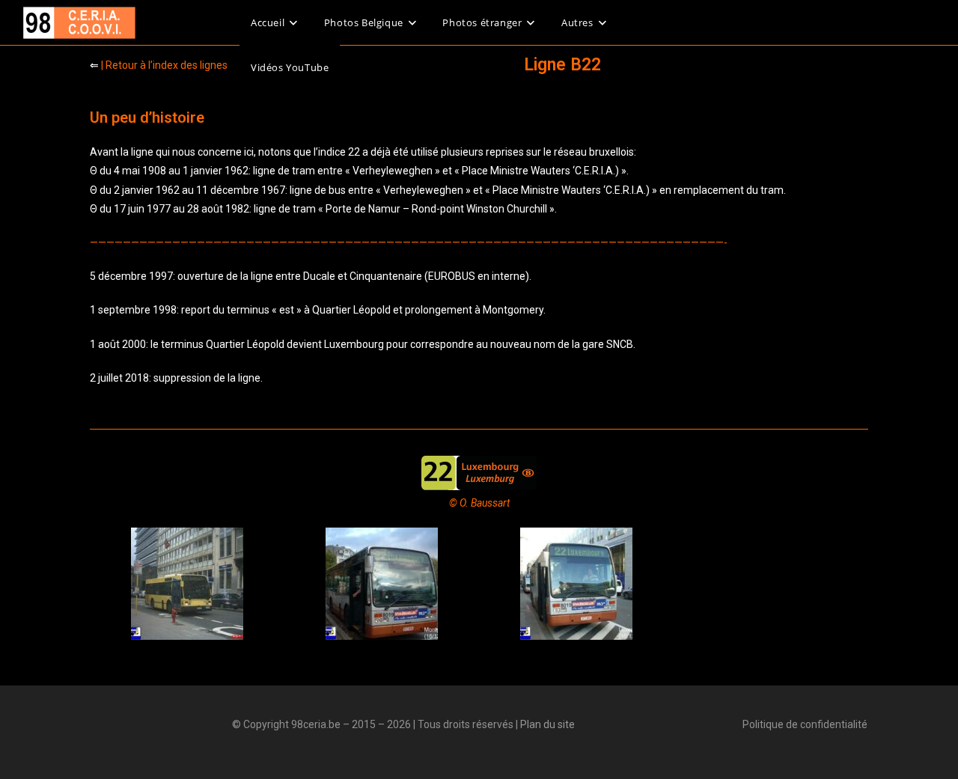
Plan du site (547, 724)
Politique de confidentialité (804, 724)
